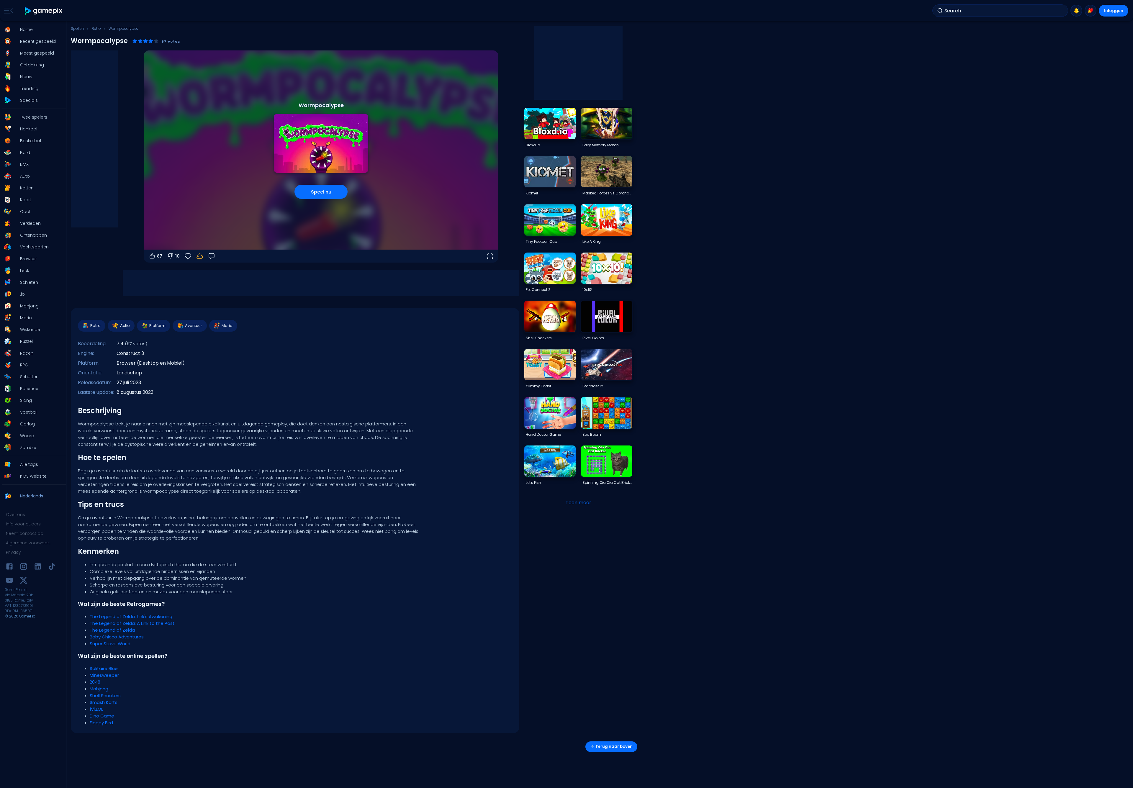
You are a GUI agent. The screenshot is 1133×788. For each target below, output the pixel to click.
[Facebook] (9, 567)
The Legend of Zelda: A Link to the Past (132, 623)
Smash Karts (103, 702)
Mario (227, 325)
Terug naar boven (614, 746)
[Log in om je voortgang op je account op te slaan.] (199, 256)
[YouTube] (9, 581)
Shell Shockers (105, 695)
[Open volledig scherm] (489, 256)
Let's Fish (533, 482)
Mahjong (99, 689)
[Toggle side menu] (7, 10)
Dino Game (102, 716)
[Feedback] (211, 256)
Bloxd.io (533, 145)
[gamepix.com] (44, 11)
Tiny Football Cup (541, 241)
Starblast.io (592, 386)
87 (159, 256)
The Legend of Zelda (112, 630)
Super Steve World (110, 643)
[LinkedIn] (37, 567)
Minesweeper (104, 675)
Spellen (77, 28)
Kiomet (532, 193)
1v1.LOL (96, 709)
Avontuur (193, 325)
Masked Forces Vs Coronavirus (607, 193)
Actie (125, 325)
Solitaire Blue (104, 668)
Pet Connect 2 (538, 289)
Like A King (591, 241)
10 (177, 256)
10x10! (587, 289)
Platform (157, 325)
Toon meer (578, 502)
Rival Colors (593, 337)
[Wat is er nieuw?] (1076, 11)
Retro (96, 28)
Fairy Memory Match (600, 145)
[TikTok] (52, 567)
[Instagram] (23, 567)
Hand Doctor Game (543, 434)
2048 (95, 682)
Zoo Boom (591, 434)
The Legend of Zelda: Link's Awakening (131, 616)
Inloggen (1113, 11)
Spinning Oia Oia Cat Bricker (607, 482)
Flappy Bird (101, 723)
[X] (23, 581)
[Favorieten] (1090, 11)
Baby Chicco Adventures (117, 637)
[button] (31, 29)
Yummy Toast (538, 386)
